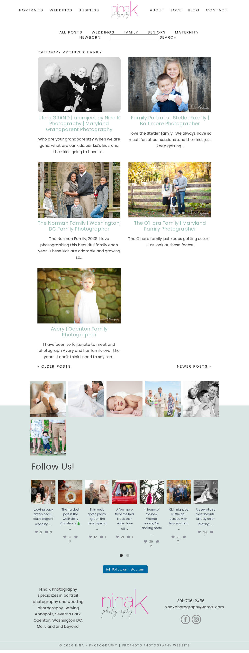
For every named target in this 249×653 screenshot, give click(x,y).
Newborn (90, 37)
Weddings (103, 32)
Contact (217, 10)
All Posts (70, 32)
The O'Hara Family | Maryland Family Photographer (170, 226)
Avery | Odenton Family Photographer (79, 331)
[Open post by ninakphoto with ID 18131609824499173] (97, 492)
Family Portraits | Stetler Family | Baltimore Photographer (170, 120)
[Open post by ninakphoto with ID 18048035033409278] (124, 492)
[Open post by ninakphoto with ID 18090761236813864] (43, 492)
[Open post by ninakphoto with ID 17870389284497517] (70, 492)
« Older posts (54, 366)
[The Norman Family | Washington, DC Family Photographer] (79, 190)
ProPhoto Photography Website (156, 645)
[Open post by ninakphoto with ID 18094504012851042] (179, 492)
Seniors (157, 32)
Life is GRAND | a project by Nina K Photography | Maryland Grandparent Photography (79, 123)
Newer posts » (194, 366)
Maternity (187, 32)
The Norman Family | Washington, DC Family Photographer (79, 226)
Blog (194, 10)
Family (131, 32)
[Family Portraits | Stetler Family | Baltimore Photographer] (170, 84)
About (157, 10)
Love (176, 10)
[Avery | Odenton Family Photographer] (79, 295)
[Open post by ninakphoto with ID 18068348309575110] (206, 492)
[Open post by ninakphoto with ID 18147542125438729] (152, 492)
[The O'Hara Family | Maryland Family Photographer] (170, 190)
